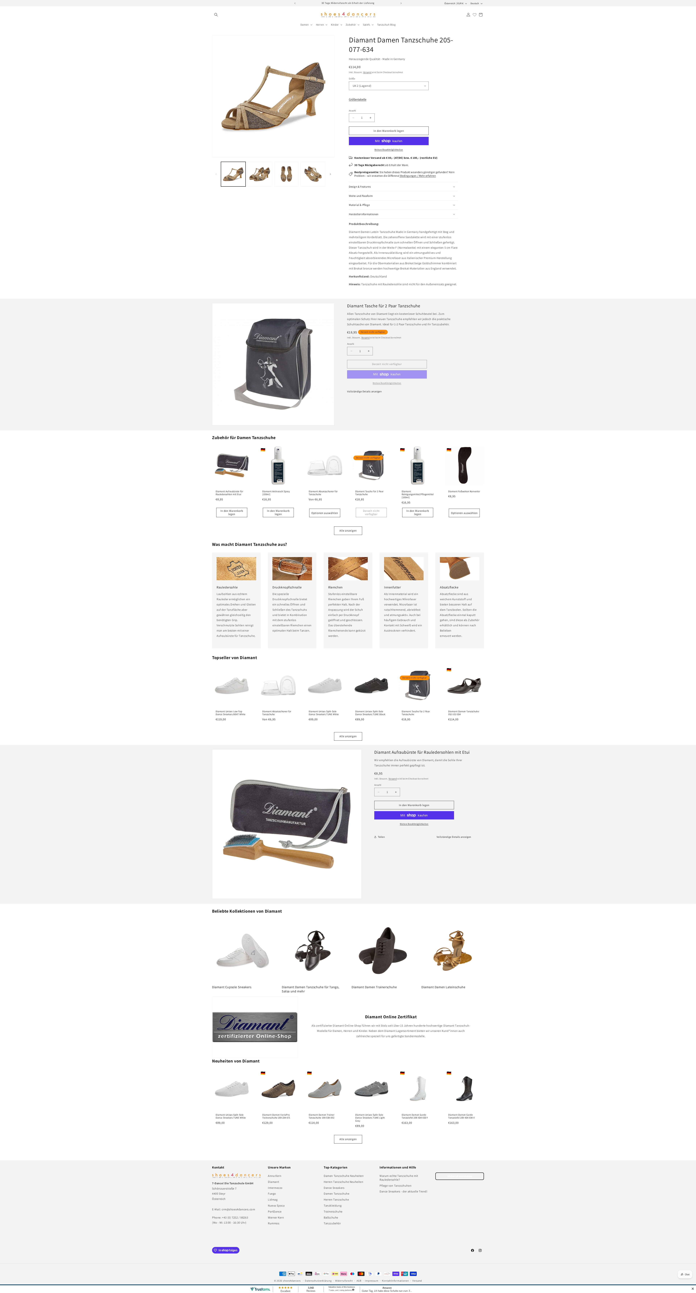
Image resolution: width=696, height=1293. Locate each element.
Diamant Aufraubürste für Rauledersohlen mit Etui (229, 493)
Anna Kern (274, 1176)
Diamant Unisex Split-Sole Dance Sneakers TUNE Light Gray (370, 1117)
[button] (216, 15)
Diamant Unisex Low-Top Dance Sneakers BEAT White (230, 713)
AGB (359, 1280)
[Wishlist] (474, 15)
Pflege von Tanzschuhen (395, 1186)
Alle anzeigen (348, 530)
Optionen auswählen (324, 513)
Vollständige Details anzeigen (364, 391)
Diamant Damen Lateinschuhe (443, 987)
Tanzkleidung (332, 1205)
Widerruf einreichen (459, 1176)
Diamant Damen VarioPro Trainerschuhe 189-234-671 (276, 1116)
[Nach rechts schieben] (330, 174)
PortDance (274, 1211)
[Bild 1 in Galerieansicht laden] (233, 174)
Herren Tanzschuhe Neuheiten (343, 1182)
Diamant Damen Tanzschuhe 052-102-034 (463, 713)
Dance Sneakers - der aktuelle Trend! (404, 1191)
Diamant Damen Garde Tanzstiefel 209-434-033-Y (415, 1116)
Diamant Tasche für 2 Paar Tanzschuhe (369, 493)
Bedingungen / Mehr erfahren (418, 175)
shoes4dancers (292, 1280)
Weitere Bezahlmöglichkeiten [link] (387, 383)
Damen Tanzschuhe (336, 1194)
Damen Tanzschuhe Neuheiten (344, 1176)
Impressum (371, 1280)
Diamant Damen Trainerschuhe (374, 987)
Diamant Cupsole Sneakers (231, 987)
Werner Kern (276, 1217)
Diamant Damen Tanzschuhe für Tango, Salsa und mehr (310, 989)
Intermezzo (275, 1188)
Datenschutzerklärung (318, 1280)
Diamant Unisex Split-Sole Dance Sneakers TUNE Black (370, 713)
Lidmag (273, 1199)
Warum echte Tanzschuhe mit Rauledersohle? (399, 1178)
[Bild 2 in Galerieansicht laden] (259, 174)
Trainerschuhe (333, 1211)
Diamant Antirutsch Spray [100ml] (276, 493)
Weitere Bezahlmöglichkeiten (388, 149)
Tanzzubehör (332, 1223)
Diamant (273, 1182)
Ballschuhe (331, 1217)
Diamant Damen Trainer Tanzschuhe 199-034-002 (321, 1116)
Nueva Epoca (276, 1205)
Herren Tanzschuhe (336, 1199)
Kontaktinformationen (395, 1280)
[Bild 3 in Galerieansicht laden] (286, 174)
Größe (352, 78)
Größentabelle (357, 99)
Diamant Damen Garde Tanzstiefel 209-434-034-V (461, 1116)
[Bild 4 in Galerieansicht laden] (313, 174)
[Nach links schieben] (216, 174)
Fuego (272, 1194)
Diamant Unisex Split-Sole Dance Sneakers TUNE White (324, 713)
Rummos (273, 1223)
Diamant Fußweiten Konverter (464, 491)
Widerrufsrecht (344, 1280)
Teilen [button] (381, 837)
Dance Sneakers (334, 1188)
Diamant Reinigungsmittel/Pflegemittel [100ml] (418, 494)
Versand (367, 72)
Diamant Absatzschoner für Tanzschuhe (323, 493)
